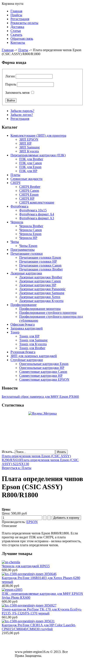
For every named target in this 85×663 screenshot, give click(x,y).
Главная (16, 11)
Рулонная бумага (22, 352)
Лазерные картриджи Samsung (41, 293)
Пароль (10, 84)
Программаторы (22, 249)
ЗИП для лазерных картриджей (33, 356)
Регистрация (19, 19)
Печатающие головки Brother (41, 269)
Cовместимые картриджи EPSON (44, 379)
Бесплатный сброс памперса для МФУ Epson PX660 (40, 396)
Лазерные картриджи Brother (40, 277)
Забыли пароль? (22, 111)
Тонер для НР (29, 336)
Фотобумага (19, 206)
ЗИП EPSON (28, 139)
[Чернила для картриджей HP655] (11, 562)
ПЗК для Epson (30, 167)
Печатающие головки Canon (40, 265)
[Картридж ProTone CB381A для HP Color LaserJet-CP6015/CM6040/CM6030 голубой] (28, 621)
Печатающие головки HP (38, 261)
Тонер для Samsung (33, 340)
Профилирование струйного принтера (47, 312)
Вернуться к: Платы (16, 468)
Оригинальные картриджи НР (41, 368)
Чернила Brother (31, 226)
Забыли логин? (21, 115)
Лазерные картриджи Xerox (39, 297)
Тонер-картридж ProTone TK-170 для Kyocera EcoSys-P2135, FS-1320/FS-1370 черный (42, 611)
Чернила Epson (30, 234)
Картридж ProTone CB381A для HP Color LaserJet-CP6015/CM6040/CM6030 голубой (39, 627)
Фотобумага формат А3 (36, 218)
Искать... (8, 452)
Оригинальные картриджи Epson (43, 364)
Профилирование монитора (40, 309)
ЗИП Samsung (29, 147)
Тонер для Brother (32, 348)
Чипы (14, 242)
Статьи (15, 31)
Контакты (17, 42)
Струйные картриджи (26, 360)
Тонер (14, 332)
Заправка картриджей (26, 328)
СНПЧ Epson (29, 194)
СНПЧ (15, 183)
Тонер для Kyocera (33, 344)
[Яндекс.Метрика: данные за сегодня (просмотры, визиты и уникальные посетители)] (42, 413)
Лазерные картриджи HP (37, 285)
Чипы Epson (28, 246)
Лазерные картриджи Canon (40, 281)
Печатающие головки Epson (40, 257)
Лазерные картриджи (26, 273)
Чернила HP (28, 238)
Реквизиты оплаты (24, 23)
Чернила (16, 222)
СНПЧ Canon (29, 190)
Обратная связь (21, 38)
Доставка (17, 27)
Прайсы (16, 15)
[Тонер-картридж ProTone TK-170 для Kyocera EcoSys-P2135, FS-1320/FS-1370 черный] (29, 605)
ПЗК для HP (28, 171)
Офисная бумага (22, 324)
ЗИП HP (25, 143)
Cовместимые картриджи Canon (43, 371)
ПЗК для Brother (31, 159)
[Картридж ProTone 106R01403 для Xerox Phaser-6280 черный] (29, 574)
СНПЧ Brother (29, 186)
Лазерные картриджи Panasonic (42, 289)
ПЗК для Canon (30, 163)
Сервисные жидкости (26, 179)
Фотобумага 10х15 (33, 210)
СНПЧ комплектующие (36, 202)
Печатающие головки (26, 253)
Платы (23, 50)
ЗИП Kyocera (29, 151)
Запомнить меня (17, 92)
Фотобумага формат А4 (36, 214)
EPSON (32, 522)
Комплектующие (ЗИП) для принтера (38, 135)
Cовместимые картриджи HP (41, 375)
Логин (10, 76)
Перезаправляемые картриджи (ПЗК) (38, 155)
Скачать (16, 35)
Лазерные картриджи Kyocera (41, 301)
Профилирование (23, 305)
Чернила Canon (30, 230)
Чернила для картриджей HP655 (26, 566)
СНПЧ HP (26, 198)
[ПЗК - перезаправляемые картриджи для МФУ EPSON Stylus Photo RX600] (12, 589)
